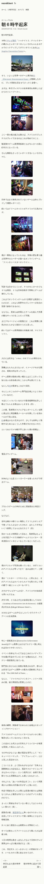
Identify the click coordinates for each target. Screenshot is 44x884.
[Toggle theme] (15, 3)
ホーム (4, 20)
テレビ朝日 (11, 41)
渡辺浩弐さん (18, 813)
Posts (10, 20)
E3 (10, 386)
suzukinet (7, 3)
